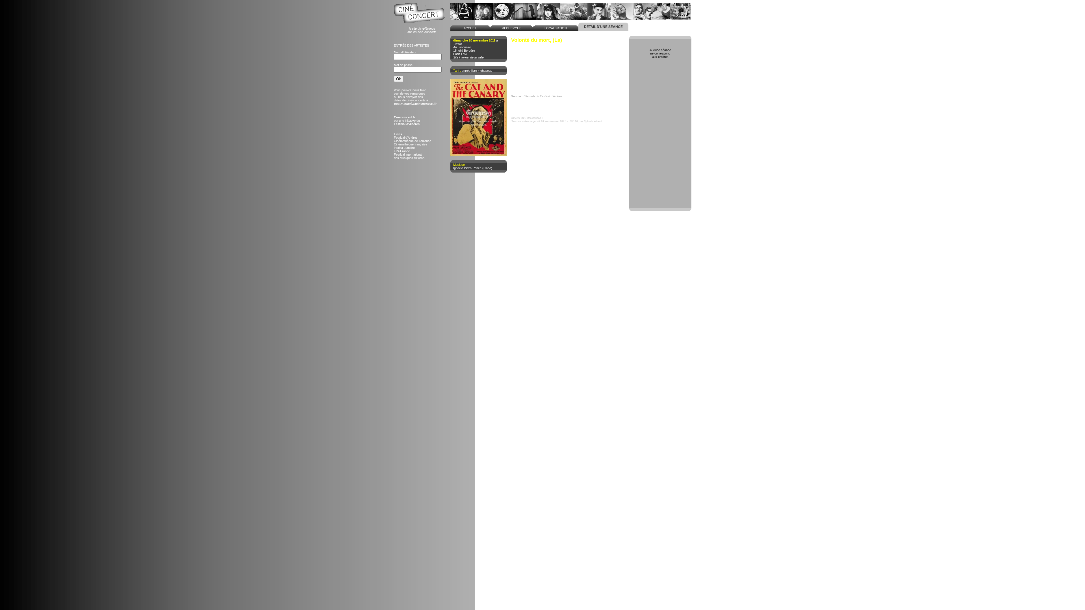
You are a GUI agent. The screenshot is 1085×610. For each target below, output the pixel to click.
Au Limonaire (462, 47)
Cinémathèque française (410, 144)
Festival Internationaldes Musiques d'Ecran (409, 156)
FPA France (402, 151)
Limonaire (550, 117)
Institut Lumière (404, 147)
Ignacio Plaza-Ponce (467, 168)
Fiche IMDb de (537, 104)
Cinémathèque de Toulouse (412, 141)
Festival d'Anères (406, 137)
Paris (456, 54)
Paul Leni (523, 49)
